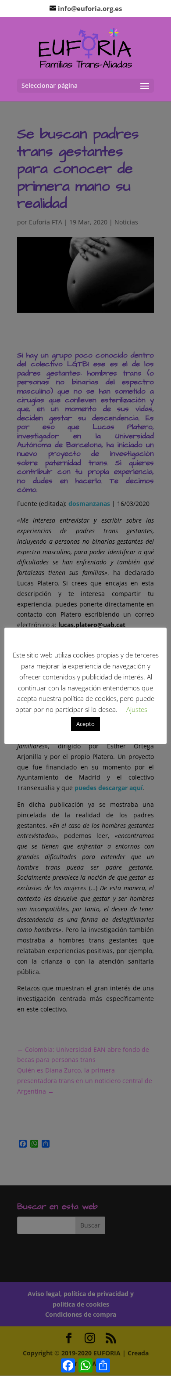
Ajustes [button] (136, 709)
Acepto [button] (85, 724)
